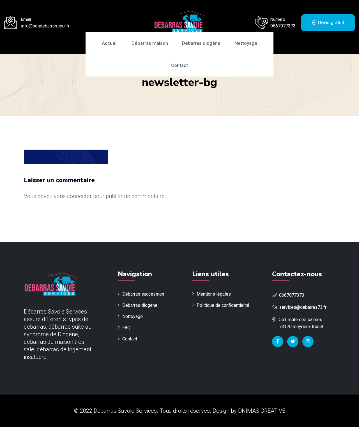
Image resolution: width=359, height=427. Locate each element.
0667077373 (283, 26)
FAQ (126, 327)
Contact (179, 65)
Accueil (110, 43)
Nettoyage (245, 43)
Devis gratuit (330, 22)
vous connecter (73, 196)
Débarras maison (150, 43)
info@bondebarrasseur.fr (45, 26)
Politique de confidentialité (223, 305)
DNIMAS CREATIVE (261, 410)
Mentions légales (214, 294)
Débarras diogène (201, 43)
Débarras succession (143, 294)
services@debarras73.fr (302, 307)
